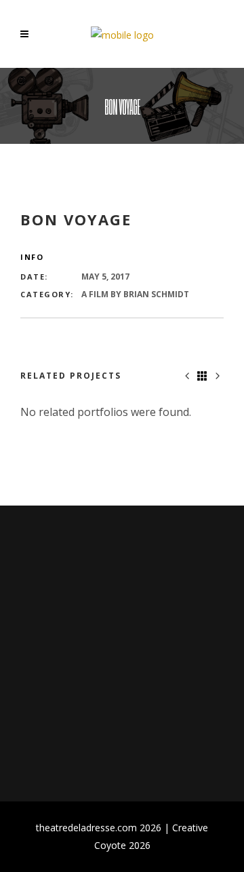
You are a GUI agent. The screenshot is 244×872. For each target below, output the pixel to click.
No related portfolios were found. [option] (105, 411)
